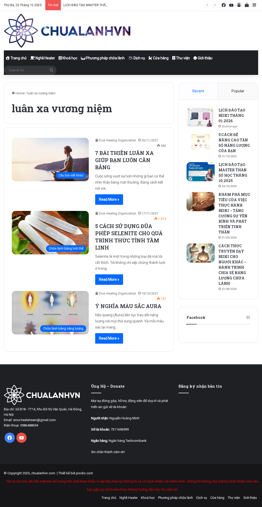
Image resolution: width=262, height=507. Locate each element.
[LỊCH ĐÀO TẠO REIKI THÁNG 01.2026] (201, 117)
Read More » (109, 199)
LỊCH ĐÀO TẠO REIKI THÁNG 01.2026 (232, 115)
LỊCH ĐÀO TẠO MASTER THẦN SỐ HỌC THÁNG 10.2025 (104, 5)
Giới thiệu (204, 58)
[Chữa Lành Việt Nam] (68, 31)
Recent (198, 91)
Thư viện (182, 58)
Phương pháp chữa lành (105, 58)
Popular (238, 91)
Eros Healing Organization (117, 140)
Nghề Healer (45, 58)
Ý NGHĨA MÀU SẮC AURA (128, 306)
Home (20, 93)
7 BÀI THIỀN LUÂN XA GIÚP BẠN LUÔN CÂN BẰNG (124, 160)
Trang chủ (18, 58)
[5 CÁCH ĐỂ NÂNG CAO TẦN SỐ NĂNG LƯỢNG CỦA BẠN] (201, 141)
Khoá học (69, 58)
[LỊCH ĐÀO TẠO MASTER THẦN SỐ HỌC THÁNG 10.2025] (201, 171)
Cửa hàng (160, 58)
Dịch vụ (139, 58)
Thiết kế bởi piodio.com (75, 473)
